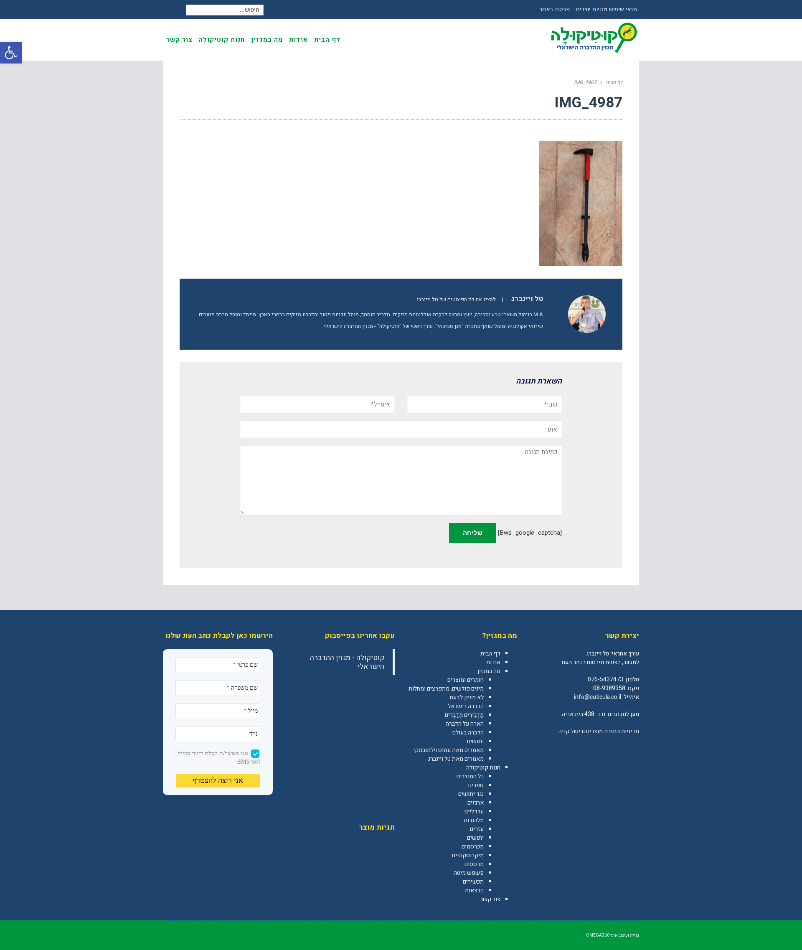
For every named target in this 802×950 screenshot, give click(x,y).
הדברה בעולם (468, 732)
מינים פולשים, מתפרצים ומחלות (446, 688)
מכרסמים (473, 846)
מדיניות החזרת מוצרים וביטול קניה (598, 731)
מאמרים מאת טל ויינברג (456, 758)
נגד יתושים (471, 794)
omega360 (597, 935)
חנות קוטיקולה (483, 767)
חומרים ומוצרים (465, 680)
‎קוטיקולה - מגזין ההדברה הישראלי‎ (347, 662)
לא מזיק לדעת (466, 697)
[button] (11, 53)
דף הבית (490, 653)
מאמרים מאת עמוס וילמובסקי (448, 750)
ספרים (476, 785)
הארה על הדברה (465, 723)
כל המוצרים (470, 776)
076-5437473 (605, 679)
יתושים (475, 741)
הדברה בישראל (466, 706)
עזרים (477, 829)
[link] (632, 749)
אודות (493, 662)
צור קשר (490, 899)
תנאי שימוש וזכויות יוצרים (606, 9)
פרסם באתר (554, 9)
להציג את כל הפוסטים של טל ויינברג (456, 299)
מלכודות (474, 820)
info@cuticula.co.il (597, 697)
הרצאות (474, 890)
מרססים (474, 864)
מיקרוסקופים (468, 855)
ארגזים (475, 802)
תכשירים (473, 881)
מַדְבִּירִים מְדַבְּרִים (464, 715)
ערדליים (474, 811)
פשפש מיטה (469, 873)
